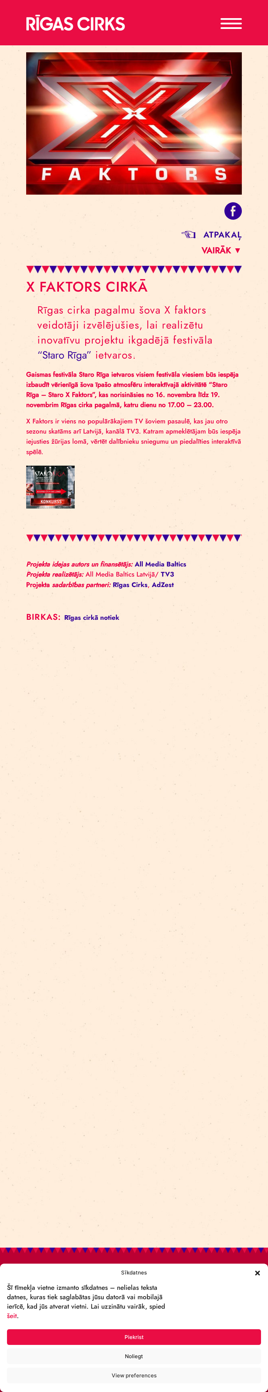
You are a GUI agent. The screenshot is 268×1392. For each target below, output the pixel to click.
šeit (12, 1315)
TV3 (167, 574)
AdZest (163, 584)
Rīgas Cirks (130, 584)
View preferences (134, 1375)
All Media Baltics (160, 564)
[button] (257, 1272)
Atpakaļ (222, 234)
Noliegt (134, 1356)
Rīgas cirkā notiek (91, 617)
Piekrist (134, 1337)
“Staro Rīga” (64, 354)
